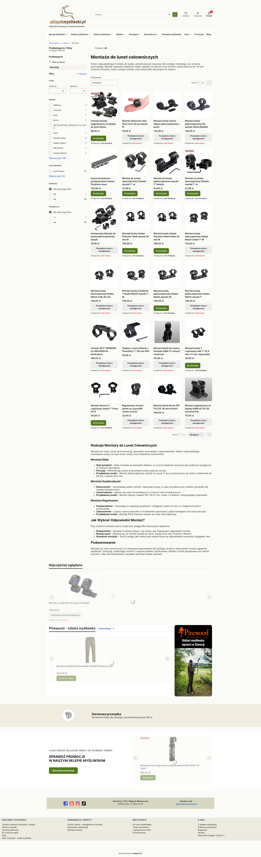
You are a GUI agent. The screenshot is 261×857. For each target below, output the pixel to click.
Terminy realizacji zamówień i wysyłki (18, 824)
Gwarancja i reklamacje (77, 827)
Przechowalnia (139, 832)
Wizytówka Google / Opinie (210, 835)
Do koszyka (98, 138)
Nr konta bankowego (142, 824)
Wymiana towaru (74, 830)
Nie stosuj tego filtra (62, 189)
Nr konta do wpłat (10, 832)
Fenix (55, 133)
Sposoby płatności (10, 830)
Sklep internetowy (130, 853)
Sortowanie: (96, 77)
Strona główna (54, 43)
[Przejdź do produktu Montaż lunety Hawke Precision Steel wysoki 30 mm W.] (135, 217)
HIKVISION (58, 148)
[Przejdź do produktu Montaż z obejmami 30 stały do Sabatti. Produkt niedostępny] (83, 586)
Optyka (66, 43)
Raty (4, 835)
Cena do (73, 86)
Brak (55, 115)
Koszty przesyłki (9, 827)
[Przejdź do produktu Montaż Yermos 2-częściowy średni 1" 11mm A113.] (104, 389)
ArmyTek (57, 110)
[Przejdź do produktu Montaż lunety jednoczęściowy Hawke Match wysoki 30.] (167, 274)
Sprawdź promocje (63, 770)
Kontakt (201, 832)
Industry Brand (60, 153)
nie (54, 199)
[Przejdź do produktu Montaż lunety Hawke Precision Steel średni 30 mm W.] (167, 217)
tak (54, 194)
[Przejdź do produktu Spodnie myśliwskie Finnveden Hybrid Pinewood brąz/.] (91, 650)
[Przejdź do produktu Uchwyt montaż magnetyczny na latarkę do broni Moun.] (104, 104)
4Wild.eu (57, 105)
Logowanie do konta (142, 830)
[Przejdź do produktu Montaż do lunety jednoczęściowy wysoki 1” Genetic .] (167, 162)
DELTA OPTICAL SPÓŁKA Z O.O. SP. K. (69, 126)
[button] (175, 14)
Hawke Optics (59, 143)
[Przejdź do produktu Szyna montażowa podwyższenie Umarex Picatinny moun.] (104, 162)
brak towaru (58, 171)
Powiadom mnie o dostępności (136, 137)
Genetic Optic (59, 138)
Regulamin (202, 830)
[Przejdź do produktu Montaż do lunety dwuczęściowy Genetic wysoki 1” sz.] (135, 162)
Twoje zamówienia (141, 827)
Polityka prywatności (207, 827)
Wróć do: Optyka (58, 62)
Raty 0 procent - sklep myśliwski (16, 838)
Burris (55, 120)
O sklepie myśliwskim (207, 824)
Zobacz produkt (66, 678)
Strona (193, 83)
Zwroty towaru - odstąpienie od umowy (84, 824)
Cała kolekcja (105, 628)
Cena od (52, 86)
